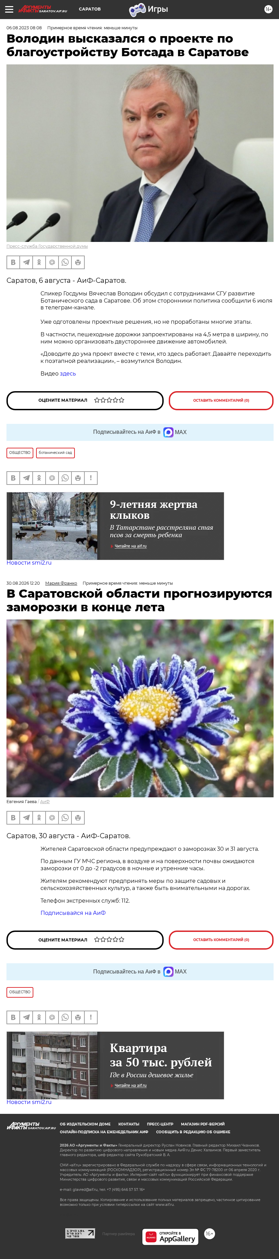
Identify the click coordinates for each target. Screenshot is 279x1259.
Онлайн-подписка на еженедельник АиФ (104, 1132)
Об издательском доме (85, 1124)
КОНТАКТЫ (128, 1124)
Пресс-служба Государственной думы (47, 246)
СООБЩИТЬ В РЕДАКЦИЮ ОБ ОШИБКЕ (193, 1132)
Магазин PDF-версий (203, 1124)
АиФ (45, 801)
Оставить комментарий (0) (221, 400)
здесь (68, 373)
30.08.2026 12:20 (23, 583)
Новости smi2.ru (29, 562)
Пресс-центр (160, 1124)
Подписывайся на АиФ (73, 913)
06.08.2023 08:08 (24, 27)
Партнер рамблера (118, 1234)
